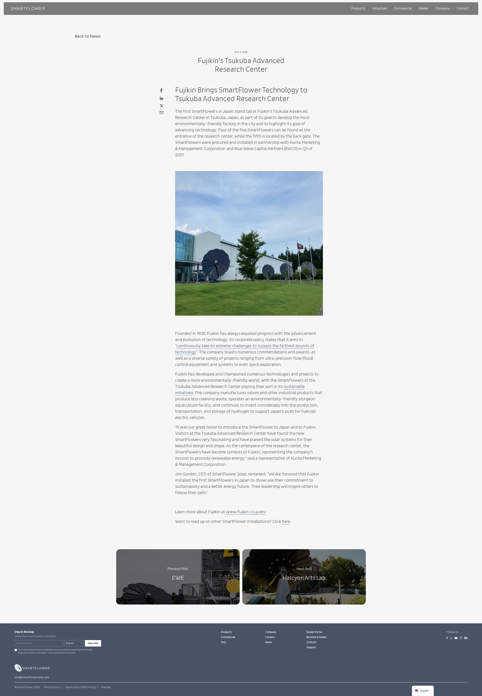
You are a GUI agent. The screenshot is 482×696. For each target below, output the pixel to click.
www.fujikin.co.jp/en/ (246, 512)
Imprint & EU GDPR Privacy (80, 687)
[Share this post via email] (161, 112)
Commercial (403, 8)
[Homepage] (28, 8)
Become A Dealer (317, 637)
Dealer (424, 8)
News (268, 642)
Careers (270, 637)
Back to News (88, 36)
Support (311, 647)
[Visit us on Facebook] (447, 638)
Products (358, 8)
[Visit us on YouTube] (456, 638)
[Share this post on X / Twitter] (161, 105)
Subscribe (93, 643)
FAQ (223, 642)
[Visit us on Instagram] (461, 638)
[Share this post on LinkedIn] (161, 98)
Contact (463, 8)
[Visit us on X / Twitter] (451, 638)
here (286, 521)
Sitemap (106, 687)
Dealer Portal (314, 632)
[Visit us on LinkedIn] (466, 638)
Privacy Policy (52, 687)
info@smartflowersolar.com (31, 677)
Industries (379, 8)
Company (442, 8)
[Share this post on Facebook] (161, 90)
